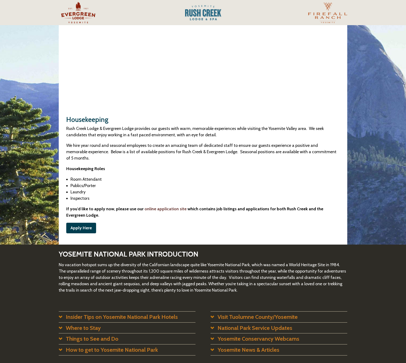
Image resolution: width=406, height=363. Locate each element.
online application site (165, 208)
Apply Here (81, 227)
